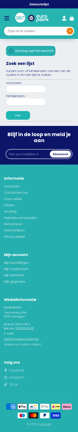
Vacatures (12, 186)
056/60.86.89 (24, 328)
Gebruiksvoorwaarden (20, 218)
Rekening (64, 18)
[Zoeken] (70, 31)
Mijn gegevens (14, 281)
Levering (10, 211)
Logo (20, 18)
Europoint (44, 424)
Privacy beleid (14, 237)
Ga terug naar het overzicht (34, 51)
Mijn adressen (14, 275)
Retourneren (13, 224)
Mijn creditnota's (16, 269)
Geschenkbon (14, 230)
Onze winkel (13, 199)
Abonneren (60, 154)
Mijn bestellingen (16, 263)
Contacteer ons (16, 192)
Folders (9, 205)
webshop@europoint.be (21, 339)
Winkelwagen (71, 18)
